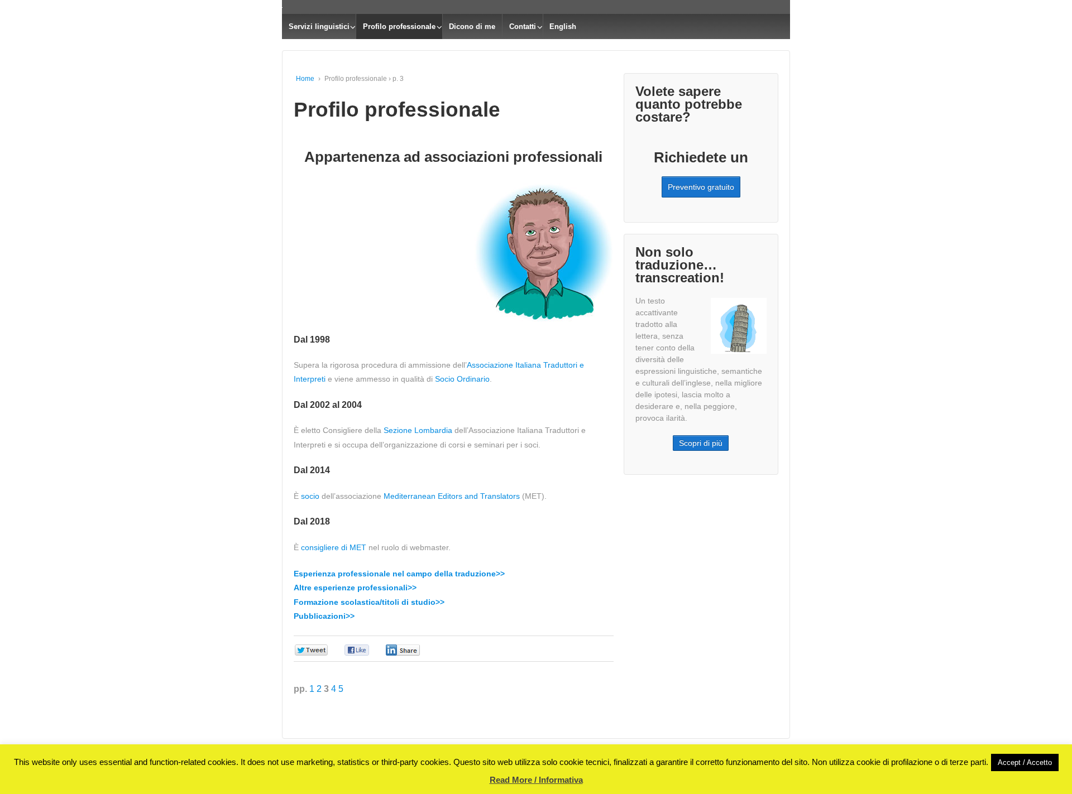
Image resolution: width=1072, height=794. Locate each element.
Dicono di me (472, 26)
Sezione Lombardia (418, 430)
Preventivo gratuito (701, 186)
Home (305, 79)
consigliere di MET (333, 547)
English (562, 26)
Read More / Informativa (536, 780)
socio (310, 496)
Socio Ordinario (462, 378)
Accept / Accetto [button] (1025, 762)
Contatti (522, 26)
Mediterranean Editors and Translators (452, 496)
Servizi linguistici (319, 26)
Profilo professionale (399, 26)
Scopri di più (700, 443)
